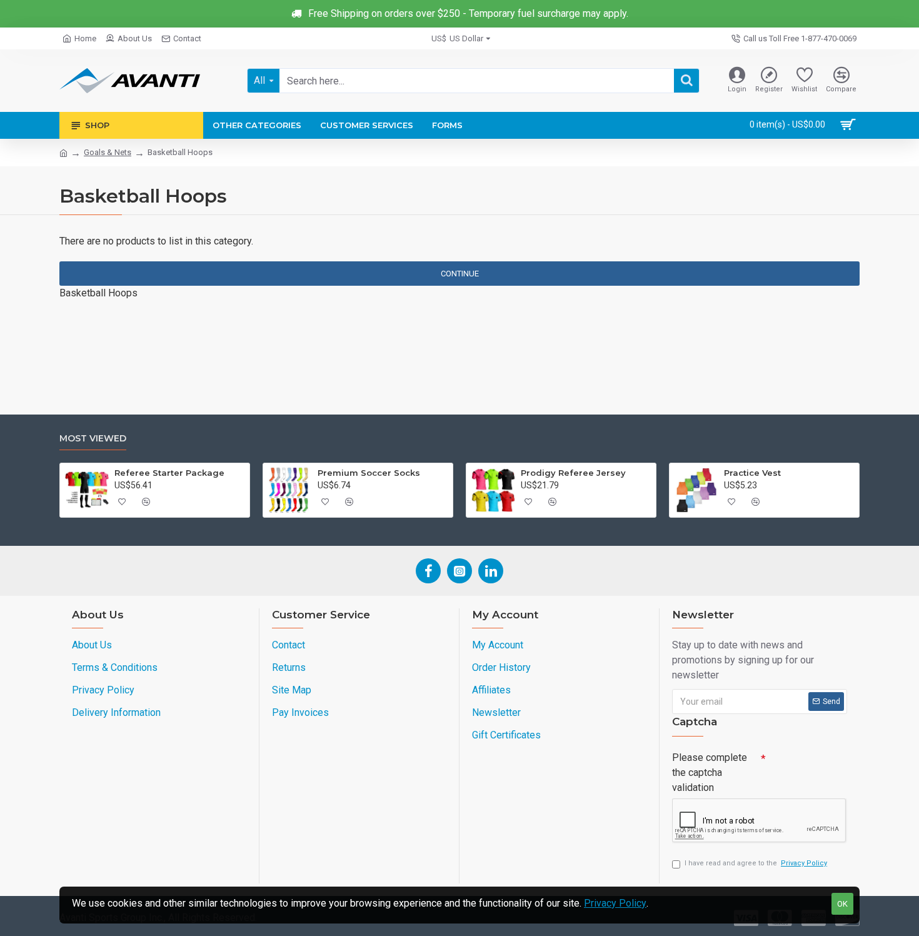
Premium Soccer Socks (369, 473)
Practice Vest (752, 473)
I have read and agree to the (756, 863)
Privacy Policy (615, 903)
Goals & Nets (107, 152)
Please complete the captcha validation (709, 772)
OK (842, 903)
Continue (460, 273)
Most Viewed (92, 438)
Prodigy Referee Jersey (573, 473)
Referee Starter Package (169, 473)
